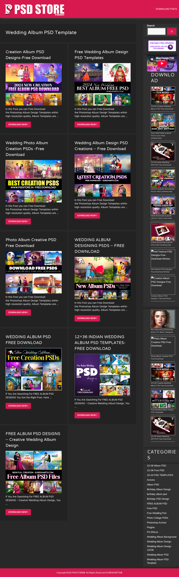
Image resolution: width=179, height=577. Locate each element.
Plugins (151, 527)
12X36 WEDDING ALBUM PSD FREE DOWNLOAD (161, 243)
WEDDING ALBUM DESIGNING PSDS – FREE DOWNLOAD (99, 246)
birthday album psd (157, 494)
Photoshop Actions (156, 522)
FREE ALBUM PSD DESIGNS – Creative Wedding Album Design (33, 440)
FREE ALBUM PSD (157, 503)
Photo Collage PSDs (157, 518)
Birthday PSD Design (158, 499)
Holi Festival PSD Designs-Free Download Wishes (162, 270)
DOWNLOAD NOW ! (18, 124)
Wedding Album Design (159, 541)
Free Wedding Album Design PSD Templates (101, 55)
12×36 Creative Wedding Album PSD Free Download (162, 107)
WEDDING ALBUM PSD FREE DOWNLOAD (28, 340)
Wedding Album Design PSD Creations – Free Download (101, 146)
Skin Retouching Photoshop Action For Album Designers (162, 330)
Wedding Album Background (161, 537)
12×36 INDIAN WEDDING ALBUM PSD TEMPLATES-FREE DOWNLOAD (100, 343)
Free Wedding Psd (156, 513)
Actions (151, 480)
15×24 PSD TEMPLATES (160, 475)
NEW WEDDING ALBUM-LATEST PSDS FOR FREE (161, 217)
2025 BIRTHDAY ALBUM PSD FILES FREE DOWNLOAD (161, 135)
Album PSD (153, 484)
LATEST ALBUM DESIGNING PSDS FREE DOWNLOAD (162, 190)
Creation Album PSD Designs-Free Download (28, 55)
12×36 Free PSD (155, 470)
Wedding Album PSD (158, 554)
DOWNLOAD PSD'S (166, 9)
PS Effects (152, 532)
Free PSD (152, 508)
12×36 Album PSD (156, 465)
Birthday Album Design (159, 489)
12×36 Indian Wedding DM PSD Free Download (161, 163)
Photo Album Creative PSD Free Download (31, 243)
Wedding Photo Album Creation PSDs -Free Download (27, 149)
